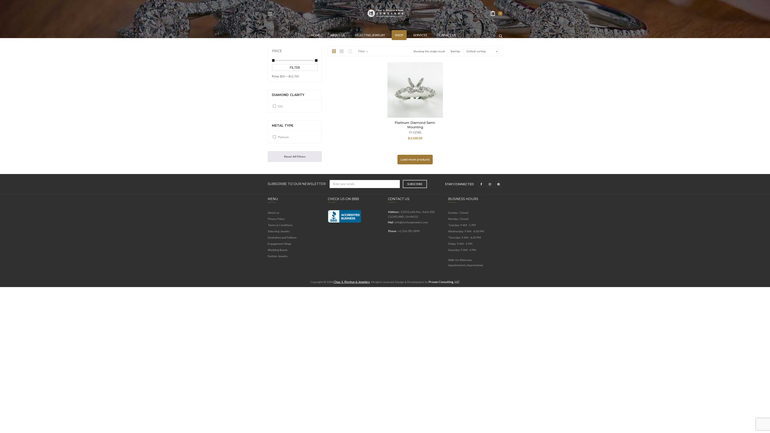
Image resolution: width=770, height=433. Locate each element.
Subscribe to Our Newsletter (297, 184)
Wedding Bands (278, 250)
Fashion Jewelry (278, 256)
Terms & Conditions (280, 225)
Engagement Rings (279, 243)
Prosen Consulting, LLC (444, 282)
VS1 (280, 106)
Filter (295, 67)
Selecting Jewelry (279, 231)
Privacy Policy (276, 219)
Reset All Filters (295, 156)
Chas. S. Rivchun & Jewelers (352, 282)
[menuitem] (316, 35)
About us (273, 212)
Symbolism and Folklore (282, 237)
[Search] (500, 34)
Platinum (283, 137)
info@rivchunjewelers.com (411, 222)
